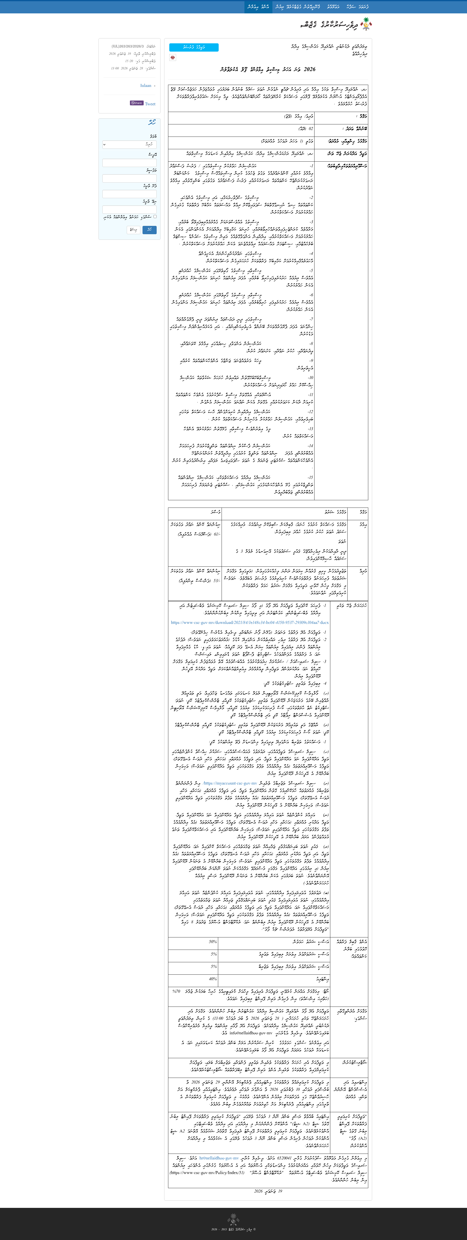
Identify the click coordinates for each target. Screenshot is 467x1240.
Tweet (150, 104)
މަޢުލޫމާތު (333, 7)
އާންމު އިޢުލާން (258, 7)
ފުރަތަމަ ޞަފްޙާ (357, 7)
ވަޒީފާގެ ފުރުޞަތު (194, 47)
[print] (172, 57)
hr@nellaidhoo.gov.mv (219, 1158)
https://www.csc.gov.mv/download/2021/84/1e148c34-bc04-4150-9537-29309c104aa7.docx (250, 623)
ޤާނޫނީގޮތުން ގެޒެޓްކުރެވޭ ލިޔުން (298, 7)
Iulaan (145, 86)
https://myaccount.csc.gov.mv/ (230, 783)
